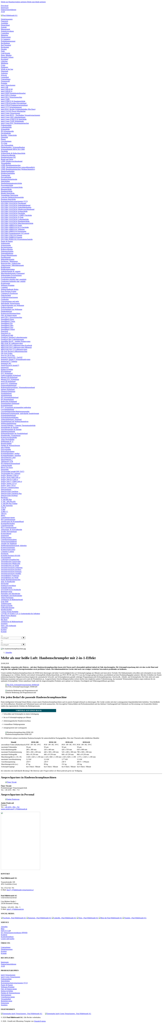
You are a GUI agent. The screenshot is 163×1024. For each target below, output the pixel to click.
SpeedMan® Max (7, 325)
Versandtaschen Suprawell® (11, 561)
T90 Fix (4, 513)
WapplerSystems (40, 1021)
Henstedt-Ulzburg (7, 57)
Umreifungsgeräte (7, 525)
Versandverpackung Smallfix (11, 573)
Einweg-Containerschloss (10, 487)
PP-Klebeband (6, 371)
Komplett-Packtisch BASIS (10, 555)
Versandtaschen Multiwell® (10, 563)
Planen (3, 139)
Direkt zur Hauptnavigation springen (14, 2)
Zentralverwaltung (7, 31)
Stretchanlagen (6, 489)
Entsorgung (5, 618)
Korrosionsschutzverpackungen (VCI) (14, 201)
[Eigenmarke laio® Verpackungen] (21, 1014)
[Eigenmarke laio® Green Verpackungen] (68, 1014)
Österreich (4, 21)
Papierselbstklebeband (8, 385)
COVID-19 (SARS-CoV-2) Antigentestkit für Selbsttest (20, 614)
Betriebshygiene (6, 591)
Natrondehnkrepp (7, 253)
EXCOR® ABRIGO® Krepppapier (13, 231)
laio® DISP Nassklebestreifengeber (13, 93)
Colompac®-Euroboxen (9, 293)
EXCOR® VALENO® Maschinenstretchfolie (17, 223)
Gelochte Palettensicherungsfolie (12, 197)
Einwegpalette (6, 449)
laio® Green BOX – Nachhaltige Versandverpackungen (20, 115)
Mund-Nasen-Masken (8, 616)
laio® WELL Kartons (8, 95)
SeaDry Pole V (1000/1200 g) (11, 481)
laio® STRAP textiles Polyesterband (13, 103)
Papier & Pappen (7, 241)
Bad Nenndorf (6, 45)
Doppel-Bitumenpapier (9, 255)
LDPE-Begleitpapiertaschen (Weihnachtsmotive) (18, 169)
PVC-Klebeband (7, 373)
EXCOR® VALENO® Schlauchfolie (14, 211)
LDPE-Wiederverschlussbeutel (11, 161)
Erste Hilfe (4, 602)
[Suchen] (23, 637)
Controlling (5, 33)
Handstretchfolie (6, 191)
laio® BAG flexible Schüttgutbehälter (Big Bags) (18, 109)
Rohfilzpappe (5, 267)
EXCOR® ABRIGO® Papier (11, 225)
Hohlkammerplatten (8, 269)
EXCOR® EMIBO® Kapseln (11, 237)
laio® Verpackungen (8, 85)
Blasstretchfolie (6, 189)
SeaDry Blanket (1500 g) (10, 475)
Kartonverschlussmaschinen (10, 313)
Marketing (4, 35)
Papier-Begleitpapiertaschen (10, 579)
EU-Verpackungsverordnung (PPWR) (14, 933)
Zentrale (4, 27)
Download (4, 6)
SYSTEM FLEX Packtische (11, 589)
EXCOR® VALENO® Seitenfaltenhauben (16, 207)
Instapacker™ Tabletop (9, 361)
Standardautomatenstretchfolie (11, 183)
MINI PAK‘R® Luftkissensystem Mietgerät (16, 347)
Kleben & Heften (7, 369)
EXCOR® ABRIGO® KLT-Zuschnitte (15, 227)
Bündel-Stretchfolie (8, 193)
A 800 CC (4, 511)
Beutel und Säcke (7, 159)
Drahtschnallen (6, 537)
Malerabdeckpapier (7, 259)
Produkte (4, 83)
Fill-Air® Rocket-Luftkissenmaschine (14, 351)
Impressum (5, 8)
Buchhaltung (5, 43)
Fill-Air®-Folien (6, 353)
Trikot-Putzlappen (7, 598)
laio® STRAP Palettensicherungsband (14, 105)
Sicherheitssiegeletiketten (9, 417)
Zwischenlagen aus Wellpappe (11, 309)
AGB (3, 12)
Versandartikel (6, 557)
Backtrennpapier (6, 247)
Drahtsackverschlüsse (8, 585)
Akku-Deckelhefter (7, 439)
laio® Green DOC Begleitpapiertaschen (15, 123)
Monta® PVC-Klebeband (10, 379)
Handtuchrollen (6, 610)
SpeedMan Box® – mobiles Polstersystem (15, 341)
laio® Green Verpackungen (10, 113)
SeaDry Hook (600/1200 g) (10, 477)
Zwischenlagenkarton (8, 277)
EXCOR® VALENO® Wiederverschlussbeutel (17, 209)
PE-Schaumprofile (7, 131)
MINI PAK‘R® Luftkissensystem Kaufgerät (16, 345)
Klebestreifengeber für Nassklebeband (14, 433)
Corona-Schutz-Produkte (9, 612)
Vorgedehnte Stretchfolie (9, 195)
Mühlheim (4, 63)
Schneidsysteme (6, 587)
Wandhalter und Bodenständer (11, 595)
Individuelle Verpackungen (10, 303)
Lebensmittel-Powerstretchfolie (12, 187)
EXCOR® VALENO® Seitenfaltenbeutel (15, 205)
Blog (2, 929)
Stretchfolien (5, 181)
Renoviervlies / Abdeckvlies (11, 263)
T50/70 (3, 507)
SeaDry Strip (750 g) (8, 485)
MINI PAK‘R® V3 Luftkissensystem (14, 349)
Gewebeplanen (6, 141)
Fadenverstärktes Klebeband (11, 375)
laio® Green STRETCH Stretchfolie (14, 119)
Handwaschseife (6, 606)
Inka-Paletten (5, 447)
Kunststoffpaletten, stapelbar (11, 455)
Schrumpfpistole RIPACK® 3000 (13, 149)
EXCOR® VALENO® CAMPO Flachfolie (16, 215)
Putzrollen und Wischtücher (10, 593)
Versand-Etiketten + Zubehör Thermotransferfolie (18, 425)
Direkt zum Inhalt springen (36, 2)
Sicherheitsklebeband (8, 415)
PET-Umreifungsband (8, 527)
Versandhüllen (6, 163)
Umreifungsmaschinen (9, 539)
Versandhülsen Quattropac (10, 575)
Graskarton (5, 299)
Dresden (4, 49)
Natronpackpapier (7, 251)
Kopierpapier (5, 283)
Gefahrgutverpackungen (9, 297)
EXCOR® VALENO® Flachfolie (13, 213)
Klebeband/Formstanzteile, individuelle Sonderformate (20, 413)
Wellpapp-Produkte (7, 285)
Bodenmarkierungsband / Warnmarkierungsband (18, 387)
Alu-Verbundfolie (7, 145)
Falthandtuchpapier (7, 608)
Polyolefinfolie (6, 177)
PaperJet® (4, 331)
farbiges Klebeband (8, 389)
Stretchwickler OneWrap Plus (11, 493)
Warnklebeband (6, 395)
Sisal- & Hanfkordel (8, 581)
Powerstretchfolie (7, 185)
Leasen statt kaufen (7, 939)
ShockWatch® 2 (6, 459)
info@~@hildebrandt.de (15, 909)
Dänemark (4, 71)
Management (5, 29)
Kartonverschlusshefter (9, 437)
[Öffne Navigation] (2, 642)
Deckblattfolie (6, 133)
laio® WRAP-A (6, 91)
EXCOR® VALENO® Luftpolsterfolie (15, 219)
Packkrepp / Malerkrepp (9, 261)
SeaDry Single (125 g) (9, 483)
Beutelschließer (6, 443)
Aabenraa (4, 73)
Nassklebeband (6, 393)
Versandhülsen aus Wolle (9, 577)
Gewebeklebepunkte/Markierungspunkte (15, 411)
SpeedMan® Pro (7, 323)
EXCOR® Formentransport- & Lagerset (15, 233)
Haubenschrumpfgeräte (9, 179)
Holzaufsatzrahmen (7, 451)
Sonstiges (4, 624)
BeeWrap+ (4, 497)
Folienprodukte (6, 125)
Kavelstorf (4, 59)
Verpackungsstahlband (9, 541)
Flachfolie (4, 151)
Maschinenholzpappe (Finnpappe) (13, 273)
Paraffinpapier (6, 257)
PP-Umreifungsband (8, 519)
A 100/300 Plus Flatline (9, 503)
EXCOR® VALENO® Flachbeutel (13, 203)
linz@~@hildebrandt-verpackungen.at (20, 890)
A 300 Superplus (7, 505)
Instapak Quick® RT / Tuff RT (12, 357)
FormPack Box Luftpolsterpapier (12, 339)
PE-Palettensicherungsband (10, 463)
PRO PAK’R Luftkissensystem (12, 343)
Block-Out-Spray (7, 467)
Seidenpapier (5, 243)
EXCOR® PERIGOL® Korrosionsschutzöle (17, 239)
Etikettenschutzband (8, 431)
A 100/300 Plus (6, 499)
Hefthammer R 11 (7, 441)
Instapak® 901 (6, 363)
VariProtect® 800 (7, 335)
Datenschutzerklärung (8, 10)
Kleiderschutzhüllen (8, 173)
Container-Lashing (7, 551)
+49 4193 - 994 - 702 (11, 807)
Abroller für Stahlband (9, 543)
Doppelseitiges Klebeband (10, 403)
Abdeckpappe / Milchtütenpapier (12, 265)
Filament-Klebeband (8, 391)
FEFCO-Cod (5, 931)
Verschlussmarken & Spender (11, 429)
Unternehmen (5, 79)
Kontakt (4, 632)
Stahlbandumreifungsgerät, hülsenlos (14, 545)
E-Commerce (5, 39)
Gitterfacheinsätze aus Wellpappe (12, 305)
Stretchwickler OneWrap (9, 491)
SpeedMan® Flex (7, 327)
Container (4, 287)
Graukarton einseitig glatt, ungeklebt (13, 279)
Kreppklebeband (7, 405)
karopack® (5, 367)
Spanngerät (5, 535)
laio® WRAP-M (7, 89)
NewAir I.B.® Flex (8, 355)
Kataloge (4, 935)
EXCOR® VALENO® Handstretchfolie (15, 221)
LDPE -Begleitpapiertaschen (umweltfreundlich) (18, 167)
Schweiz (4, 75)
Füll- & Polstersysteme (9, 315)
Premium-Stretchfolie (8, 199)
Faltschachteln (6, 295)
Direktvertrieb (6, 37)
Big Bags (4, 620)
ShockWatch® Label (8, 457)
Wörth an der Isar (7, 69)
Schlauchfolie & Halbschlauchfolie (13, 153)
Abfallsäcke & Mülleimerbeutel (12, 600)
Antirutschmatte (6, 465)
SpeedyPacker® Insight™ (10, 365)
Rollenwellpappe (7, 249)
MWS (3, 515)
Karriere (4, 630)
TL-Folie (4, 143)
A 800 (3, 509)
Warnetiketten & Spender (10, 427)
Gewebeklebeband (7, 409)
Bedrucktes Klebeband (9, 401)
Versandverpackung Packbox (11, 569)
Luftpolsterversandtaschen (10, 559)
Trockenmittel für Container (10, 473)
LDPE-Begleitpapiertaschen (11, 165)
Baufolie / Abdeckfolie (9, 135)
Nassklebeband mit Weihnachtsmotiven (14, 421)
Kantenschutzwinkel (8, 549)
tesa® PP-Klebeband (8, 381)
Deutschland (5, 25)
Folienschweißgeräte (8, 155)
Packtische (4, 553)
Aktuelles (4, 628)
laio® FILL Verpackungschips (11, 97)
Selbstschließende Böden (9, 289)
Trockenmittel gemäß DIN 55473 (12, 471)
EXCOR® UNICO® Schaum (11, 235)
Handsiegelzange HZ (8, 157)
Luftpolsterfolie (6, 127)
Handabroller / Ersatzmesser (11, 435)
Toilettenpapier (6, 604)
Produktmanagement (8, 41)
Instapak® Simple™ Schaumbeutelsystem (15, 359)
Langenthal (5, 77)
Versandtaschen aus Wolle (10, 565)
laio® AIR (4, 87)
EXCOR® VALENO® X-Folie (12, 217)
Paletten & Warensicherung (10, 445)
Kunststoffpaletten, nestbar (10, 453)
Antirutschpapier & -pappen (10, 271)
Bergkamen (5, 47)
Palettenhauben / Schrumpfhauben (13, 147)
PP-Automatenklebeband (9, 397)
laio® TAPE (5, 99)
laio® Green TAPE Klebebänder (12, 121)
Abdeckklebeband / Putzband (11, 419)
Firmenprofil (5, 81)
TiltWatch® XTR (7, 461)
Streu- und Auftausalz (8, 626)
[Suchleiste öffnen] (2, 640)
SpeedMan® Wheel (8, 329)
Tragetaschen (5, 175)
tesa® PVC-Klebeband (9, 383)
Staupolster (5, 469)
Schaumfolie (5, 129)
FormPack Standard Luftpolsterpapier (14, 337)
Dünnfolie (4, 137)
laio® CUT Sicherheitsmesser (11, 107)
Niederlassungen (7, 19)
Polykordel (5, 583)
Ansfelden (4, 23)
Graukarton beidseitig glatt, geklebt (13, 281)
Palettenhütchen (6, 311)
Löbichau (4, 61)
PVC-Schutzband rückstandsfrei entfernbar (16, 407)
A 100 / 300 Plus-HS (8, 501)
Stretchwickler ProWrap (9, 495)
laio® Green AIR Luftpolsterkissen (13, 117)
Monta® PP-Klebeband (9, 377)
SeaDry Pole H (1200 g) (9, 479)
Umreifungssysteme (8, 517)
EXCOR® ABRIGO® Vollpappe (13, 229)
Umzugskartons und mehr (10, 301)
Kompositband (6, 533)
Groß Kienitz (5, 53)
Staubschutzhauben (7, 171)
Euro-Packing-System (8, 291)
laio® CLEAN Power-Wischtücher (13, 111)
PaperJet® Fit (5, 333)
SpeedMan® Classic (8, 321)
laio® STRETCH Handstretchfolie (13, 101)
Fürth (3, 51)
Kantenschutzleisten (8, 547)
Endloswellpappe (7, 307)
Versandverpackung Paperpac (11, 571)
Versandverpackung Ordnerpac (12, 567)
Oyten (3, 65)
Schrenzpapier (6, 245)
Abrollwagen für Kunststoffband (12, 521)
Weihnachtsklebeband (8, 423)
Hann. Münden (6, 55)
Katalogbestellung (7, 937)
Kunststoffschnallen (8, 523)
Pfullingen (4, 67)
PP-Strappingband (7, 399)
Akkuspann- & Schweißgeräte (11, 529)
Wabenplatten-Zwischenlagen (11, 275)
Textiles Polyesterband (9, 531)
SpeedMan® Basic (7, 319)
